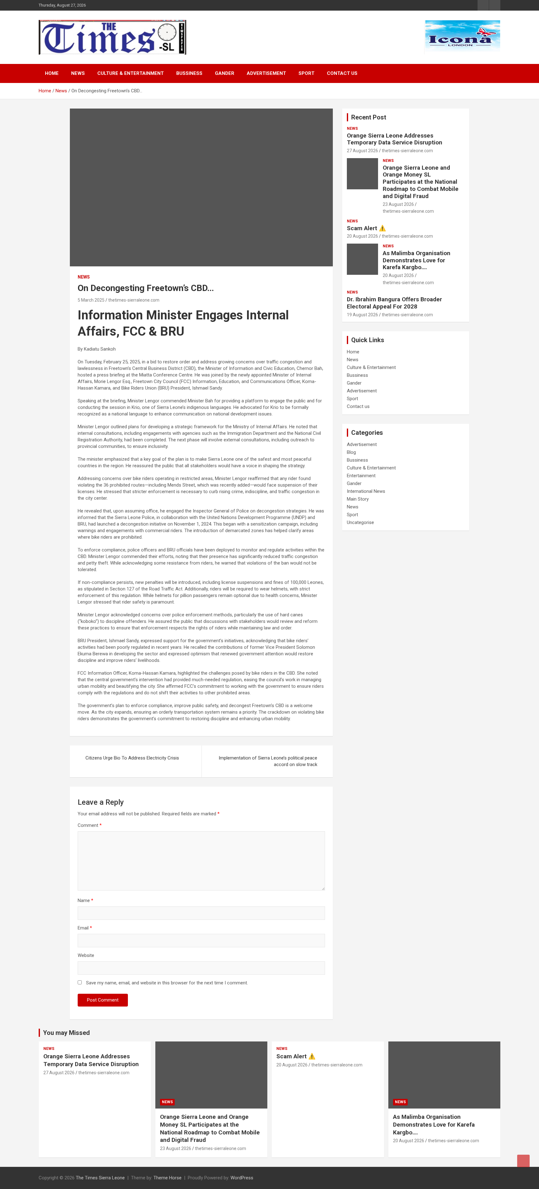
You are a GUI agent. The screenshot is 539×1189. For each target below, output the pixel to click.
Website (86, 955)
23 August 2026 (398, 204)
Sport (306, 73)
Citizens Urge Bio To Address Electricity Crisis (132, 758)
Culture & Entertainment (130, 73)
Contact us (342, 73)
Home (52, 73)
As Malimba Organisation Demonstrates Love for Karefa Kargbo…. (416, 260)
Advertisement (266, 73)
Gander (224, 73)
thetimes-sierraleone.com (133, 300)
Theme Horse (167, 1178)
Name (85, 900)
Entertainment (361, 475)
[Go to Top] (523, 1161)
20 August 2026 (362, 236)
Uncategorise (360, 522)
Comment (90, 825)
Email (85, 928)
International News (366, 491)
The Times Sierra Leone (100, 1178)
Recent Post (368, 117)
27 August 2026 (362, 150)
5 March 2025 (91, 300)
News (78, 73)
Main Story (358, 499)
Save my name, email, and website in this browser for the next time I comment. (167, 983)
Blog (351, 452)
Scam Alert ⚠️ (366, 228)
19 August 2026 (362, 314)
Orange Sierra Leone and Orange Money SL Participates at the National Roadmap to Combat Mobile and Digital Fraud (421, 182)
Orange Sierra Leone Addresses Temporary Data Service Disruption (394, 139)
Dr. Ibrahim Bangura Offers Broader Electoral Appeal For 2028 (394, 303)
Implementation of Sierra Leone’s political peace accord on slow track (268, 761)
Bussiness (189, 73)
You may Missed (66, 1032)
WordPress (242, 1178)
